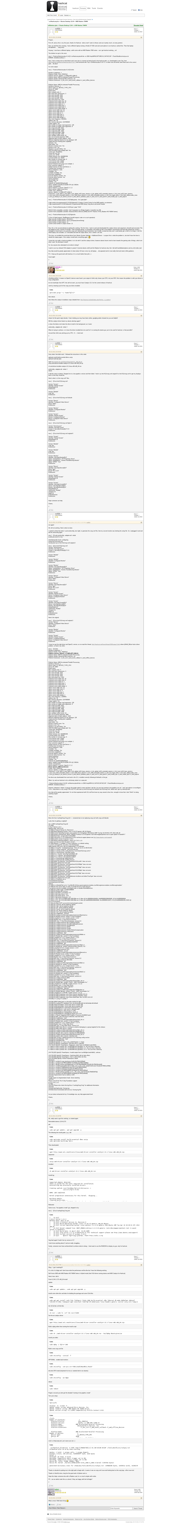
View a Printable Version (55, 1514)
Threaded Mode (138, 25)
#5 (141, 522)
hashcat (76, 8)
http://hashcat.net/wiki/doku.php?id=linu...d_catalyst (95, 300)
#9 (141, 1498)
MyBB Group (66, 1522)
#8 (141, 1265)
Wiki (88, 8)
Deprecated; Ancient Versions (64, 19)
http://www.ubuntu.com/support (102, 837)
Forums (83, 8)
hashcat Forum (51, 19)
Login (61, 15)
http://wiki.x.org (77, 840)
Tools (94, 8)
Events (100, 8)
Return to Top (78, 1519)
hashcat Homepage (68, 1519)
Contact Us (59, 1519)
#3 (141, 315)
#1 (141, 37)
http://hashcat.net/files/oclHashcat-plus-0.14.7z (62, 62)
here (67, 1132)
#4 (141, 351)
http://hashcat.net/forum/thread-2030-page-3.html (106, 644)
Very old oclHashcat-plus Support (82, 19)
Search (134, 10)
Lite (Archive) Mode (89, 1519)
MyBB (54, 1522)
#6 (141, 815)
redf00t (57, 28)
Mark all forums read (100, 1519)
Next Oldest (52, 1508)
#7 (141, 1116)
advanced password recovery (62, 6)
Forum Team (51, 1519)
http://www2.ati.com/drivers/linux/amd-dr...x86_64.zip (67, 362)
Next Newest (61, 1508)
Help (141, 10)
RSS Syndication (112, 1519)
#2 (141, 275)
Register (66, 15)
